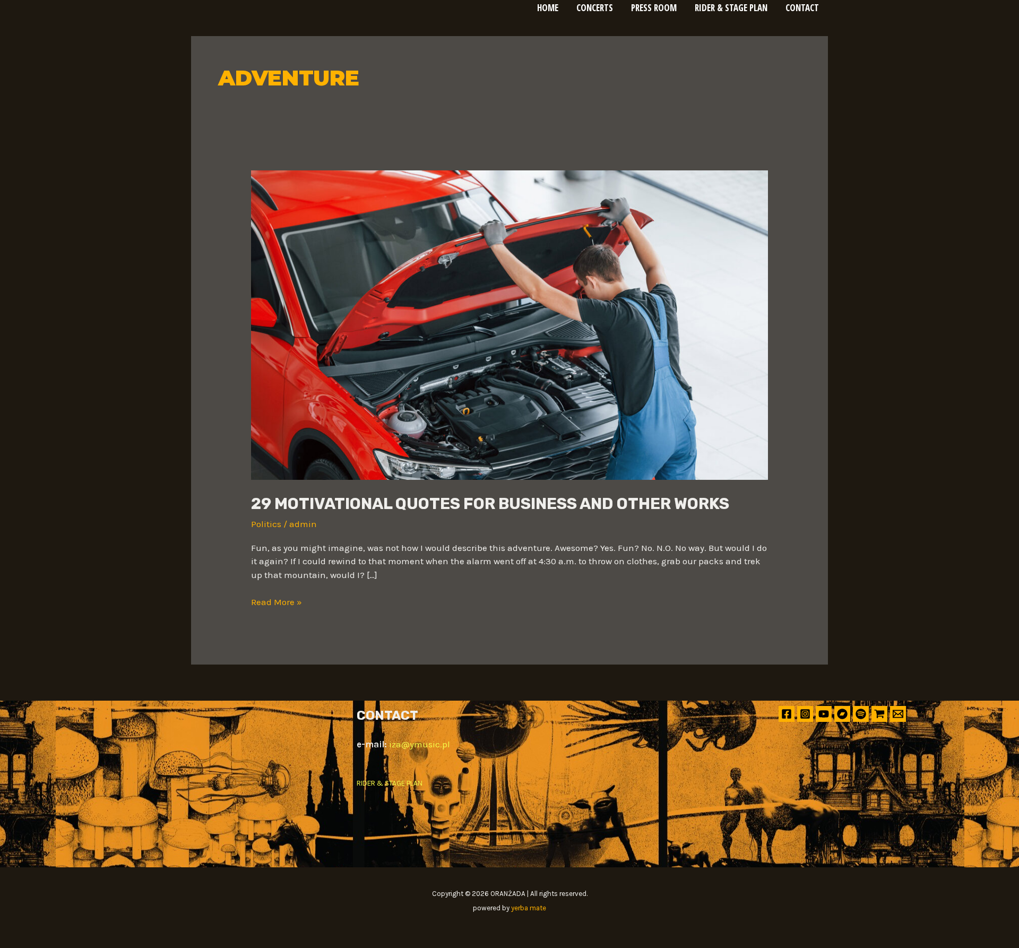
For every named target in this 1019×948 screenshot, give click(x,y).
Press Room (654, 8)
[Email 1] (898, 714)
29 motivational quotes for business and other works (490, 503)
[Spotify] (861, 714)
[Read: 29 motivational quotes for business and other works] (509, 324)
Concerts (594, 8)
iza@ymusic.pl (419, 744)
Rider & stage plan (731, 8)
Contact (802, 8)
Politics (266, 524)
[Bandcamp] (842, 714)
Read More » (276, 601)
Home (547, 8)
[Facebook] (787, 714)
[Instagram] (805, 714)
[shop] (879, 714)
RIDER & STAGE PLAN (389, 783)
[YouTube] (824, 714)
